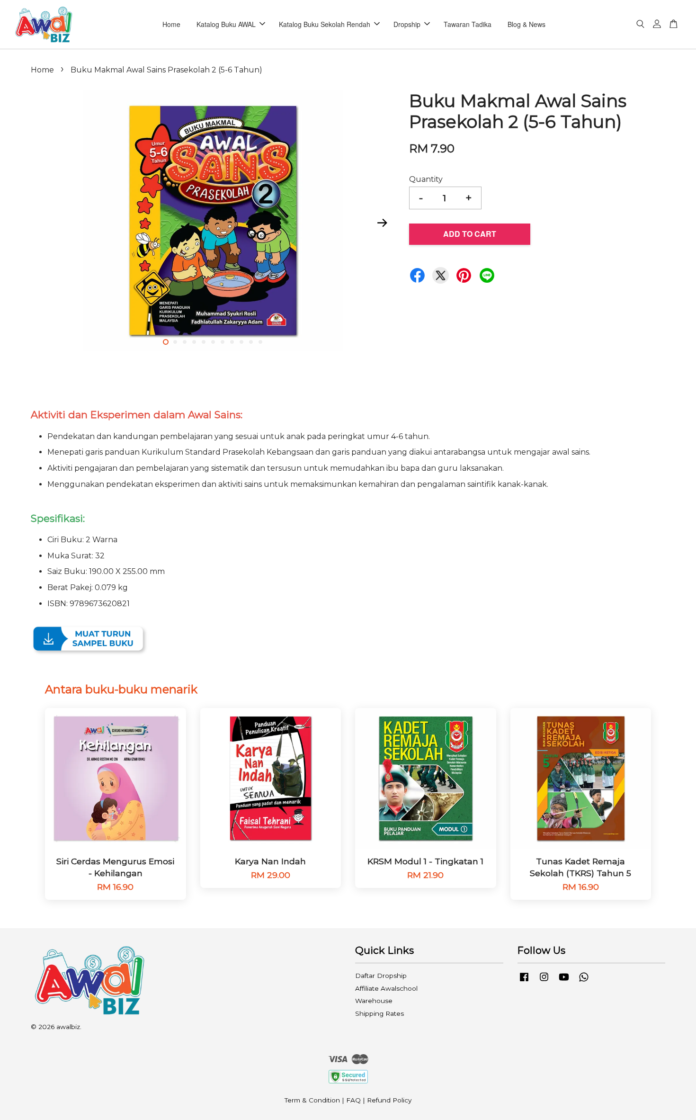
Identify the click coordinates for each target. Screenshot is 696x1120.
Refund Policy (389, 1100)
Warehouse (374, 1000)
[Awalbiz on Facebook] (524, 981)
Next (382, 222)
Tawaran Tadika (467, 24)
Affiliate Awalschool (386, 988)
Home (171, 24)
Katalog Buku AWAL (226, 24)
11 (260, 342)
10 (251, 342)
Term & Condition (312, 1100)
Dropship (406, 24)
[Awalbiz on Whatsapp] (583, 981)
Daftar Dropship (381, 975)
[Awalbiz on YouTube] (564, 981)
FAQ (353, 1100)
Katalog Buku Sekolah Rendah (324, 24)
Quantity (426, 179)
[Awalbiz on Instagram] (544, 981)
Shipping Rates (379, 1013)
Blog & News (526, 24)
